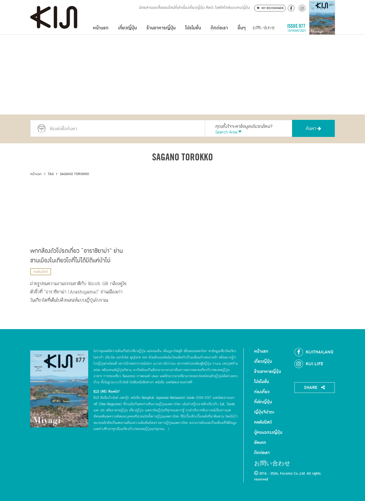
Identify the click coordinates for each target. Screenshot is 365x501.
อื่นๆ (242, 28)
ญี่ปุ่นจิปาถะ (264, 412)
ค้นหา (311, 128)
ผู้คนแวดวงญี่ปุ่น (268, 432)
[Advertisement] (182, 74)
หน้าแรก (100, 28)
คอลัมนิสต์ (40, 271)
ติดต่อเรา (219, 28)
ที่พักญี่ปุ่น (263, 402)
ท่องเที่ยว (262, 391)
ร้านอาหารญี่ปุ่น (161, 28)
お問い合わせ (264, 28)
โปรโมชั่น (193, 28)
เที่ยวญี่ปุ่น (127, 28)
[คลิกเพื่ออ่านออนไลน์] (322, 27)
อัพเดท (260, 442)
